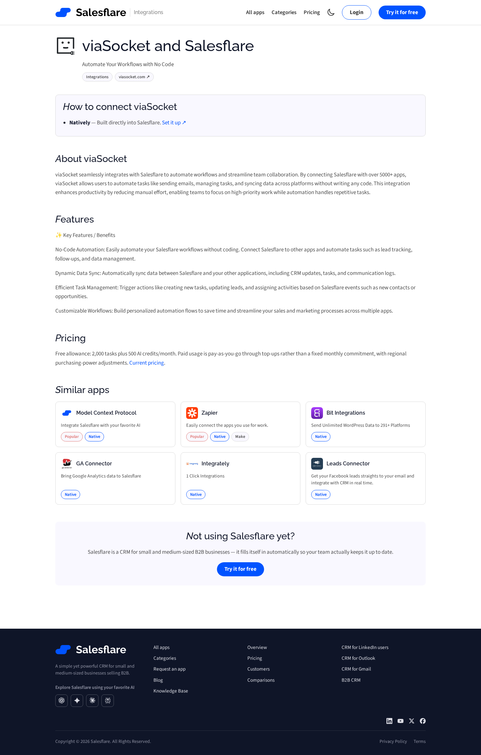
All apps (255, 12)
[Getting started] (400, 721)
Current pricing (146, 363)
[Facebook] (423, 721)
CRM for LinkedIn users (365, 647)
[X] (412, 721)
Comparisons (261, 680)
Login (357, 12)
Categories (284, 12)
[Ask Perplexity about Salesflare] (107, 700)
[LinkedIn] (389, 721)
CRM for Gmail (356, 669)
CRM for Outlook (358, 658)
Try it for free (402, 12)
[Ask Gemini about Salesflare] (77, 700)
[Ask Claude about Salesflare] (92, 700)
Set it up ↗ (174, 123)
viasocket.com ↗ (134, 77)
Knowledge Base (170, 690)
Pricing (312, 12)
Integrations (97, 77)
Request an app (169, 669)
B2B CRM (351, 680)
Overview (257, 647)
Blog (158, 680)
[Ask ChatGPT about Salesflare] (61, 700)
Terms (420, 741)
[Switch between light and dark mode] (331, 12)
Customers (258, 669)
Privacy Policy (393, 741)
